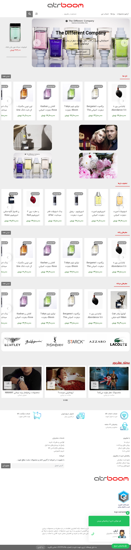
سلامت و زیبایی (109, 395)
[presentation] (123, 101)
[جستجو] (29, 14)
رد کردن (40, 547)
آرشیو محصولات (123, 14)
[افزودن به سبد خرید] (112, 113)
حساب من (105, 14)
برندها (113, 14)
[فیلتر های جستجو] (36, 14)
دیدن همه (6, 76)
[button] (124, 43)
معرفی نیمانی (65, 395)
